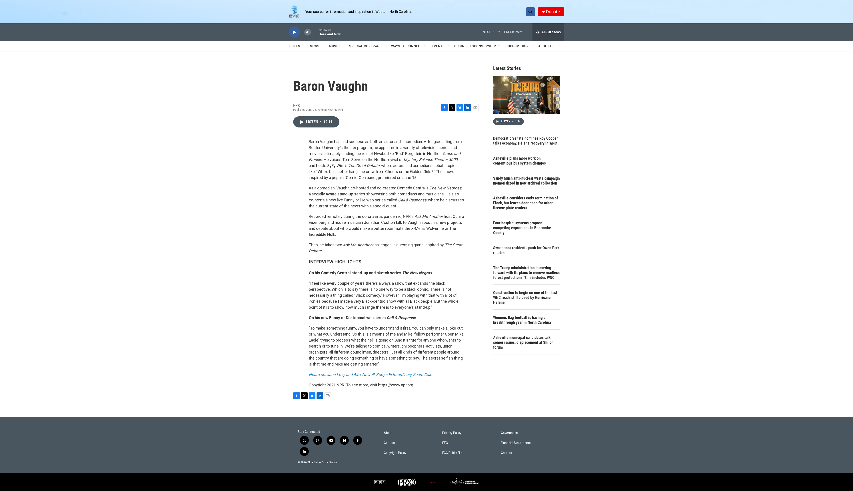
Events (438, 46)
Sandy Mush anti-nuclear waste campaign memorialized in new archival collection (526, 180)
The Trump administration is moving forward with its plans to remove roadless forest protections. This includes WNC (526, 272)
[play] (294, 32)
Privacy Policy (451, 433)
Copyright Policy (395, 453)
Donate (553, 11)
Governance (509, 433)
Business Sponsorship (475, 46)
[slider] (314, 32)
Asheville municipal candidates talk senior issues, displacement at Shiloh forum (523, 342)
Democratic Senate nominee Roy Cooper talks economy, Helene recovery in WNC (525, 140)
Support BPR (517, 46)
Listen (294, 46)
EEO (445, 443)
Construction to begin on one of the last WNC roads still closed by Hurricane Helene (525, 297)
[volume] (307, 32)
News (314, 46)
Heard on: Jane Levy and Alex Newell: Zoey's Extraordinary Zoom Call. (370, 374)
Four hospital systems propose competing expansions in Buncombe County (522, 228)
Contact (389, 443)
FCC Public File (452, 453)
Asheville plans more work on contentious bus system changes (519, 160)
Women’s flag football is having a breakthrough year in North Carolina (522, 320)
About (388, 433)
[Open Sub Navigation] (303, 46)
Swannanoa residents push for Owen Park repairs (526, 250)
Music (334, 46)
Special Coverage (365, 46)
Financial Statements (516, 443)
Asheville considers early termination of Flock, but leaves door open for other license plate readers (525, 203)
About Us (546, 46)
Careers (506, 453)
